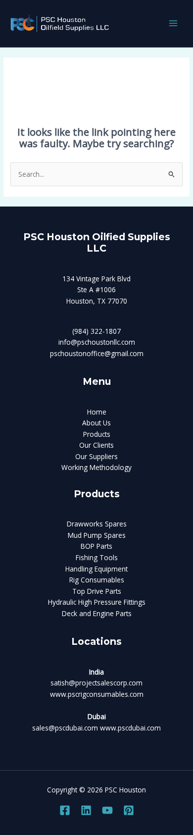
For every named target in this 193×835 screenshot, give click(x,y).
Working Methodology (96, 467)
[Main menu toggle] (173, 23)
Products (96, 434)
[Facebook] (64, 810)
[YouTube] (107, 810)
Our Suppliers (96, 456)
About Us (96, 422)
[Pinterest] (128, 810)
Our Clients (96, 445)
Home (96, 412)
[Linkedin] (86, 810)
